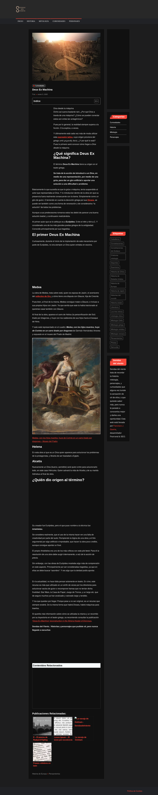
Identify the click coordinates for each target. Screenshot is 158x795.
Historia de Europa (39, 773)
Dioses (91, 200)
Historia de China (117, 271)
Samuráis (114, 347)
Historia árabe (116, 302)
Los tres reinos (117, 311)
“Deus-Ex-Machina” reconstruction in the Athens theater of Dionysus (61, 620)
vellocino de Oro (43, 296)
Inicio (20, 21)
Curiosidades (59, 21)
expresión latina (65, 137)
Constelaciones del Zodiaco (117, 249)
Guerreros (115, 267)
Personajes (74, 21)
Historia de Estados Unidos (117, 277)
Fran (33, 94)
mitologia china (117, 316)
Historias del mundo (116, 296)
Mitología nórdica (117, 329)
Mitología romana (118, 333)
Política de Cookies (134, 791)
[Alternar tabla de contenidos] (95, 101)
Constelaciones (117, 243)
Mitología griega (117, 325)
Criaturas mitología (114, 257)
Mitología (44, 21)
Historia (31, 21)
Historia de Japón (118, 291)
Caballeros (115, 239)
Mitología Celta (117, 320)
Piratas (113, 342)
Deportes (114, 263)
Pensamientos (54, 773)
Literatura (114, 307)
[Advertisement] (42, 145)
